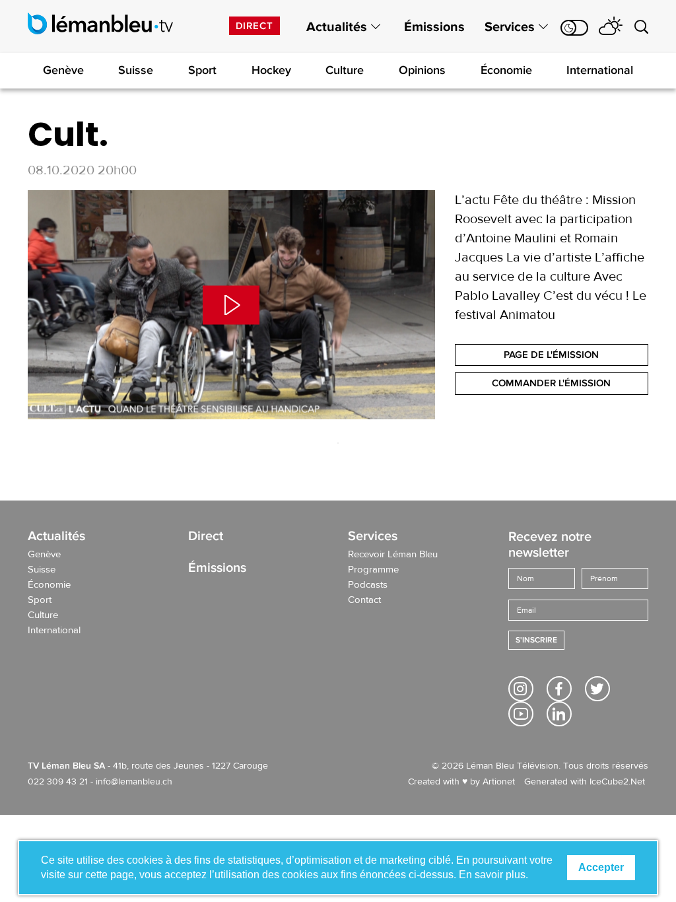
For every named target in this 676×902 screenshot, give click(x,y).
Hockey (271, 70)
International (599, 70)
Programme (373, 570)
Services (510, 27)
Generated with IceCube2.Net (584, 782)
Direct (254, 26)
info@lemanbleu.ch (134, 782)
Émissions (434, 27)
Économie (506, 70)
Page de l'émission (551, 355)
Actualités (336, 27)
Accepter (601, 867)
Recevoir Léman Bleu (393, 555)
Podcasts (368, 585)
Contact (364, 600)
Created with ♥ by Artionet (461, 782)
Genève (63, 70)
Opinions (422, 70)
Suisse (135, 70)
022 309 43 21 (58, 782)
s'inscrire (536, 640)
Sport (202, 70)
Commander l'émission (551, 383)
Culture (344, 70)
